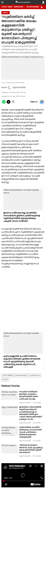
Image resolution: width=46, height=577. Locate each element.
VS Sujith (5, 380)
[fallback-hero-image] (9, 395)
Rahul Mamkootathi (21, 375)
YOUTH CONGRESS (7, 375)
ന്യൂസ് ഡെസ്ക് (19, 87)
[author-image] (10, 87)
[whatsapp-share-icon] (4, 103)
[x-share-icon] (8, 103)
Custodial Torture (35, 375)
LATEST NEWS (6, 7)
